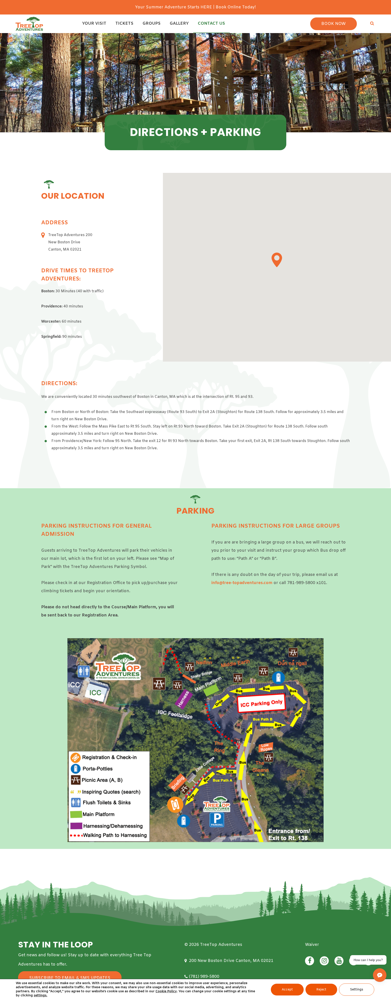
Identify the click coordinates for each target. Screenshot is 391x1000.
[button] (277, 260)
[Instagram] (324, 960)
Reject (321, 990)
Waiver (312, 944)
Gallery (179, 23)
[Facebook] (309, 960)
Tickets (124, 23)
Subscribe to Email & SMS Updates (69, 978)
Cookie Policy (166, 992)
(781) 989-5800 (204, 976)
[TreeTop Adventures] (29, 24)
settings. (40, 996)
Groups (152, 23)
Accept (287, 990)
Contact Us (211, 23)
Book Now (333, 24)
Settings (356, 990)
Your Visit (94, 23)
